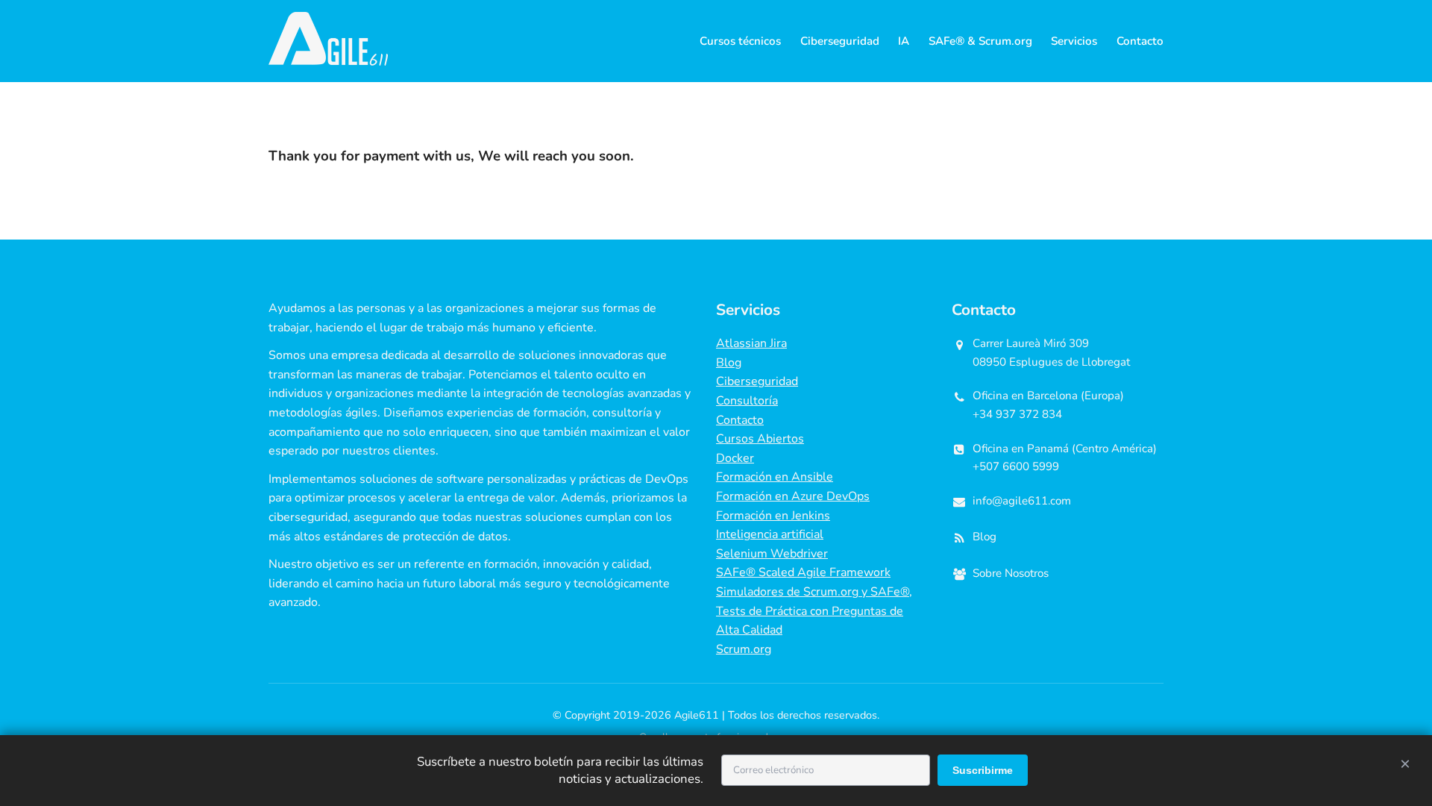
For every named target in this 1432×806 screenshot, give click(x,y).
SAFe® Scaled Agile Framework (803, 572)
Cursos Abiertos (760, 439)
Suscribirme (982, 770)
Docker (735, 458)
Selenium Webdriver (772, 554)
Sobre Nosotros (1011, 573)
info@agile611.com (1022, 500)
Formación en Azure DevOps (793, 496)
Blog (728, 362)
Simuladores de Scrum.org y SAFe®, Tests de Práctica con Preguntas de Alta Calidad (814, 611)
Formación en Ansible (774, 477)
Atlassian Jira (751, 343)
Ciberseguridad (839, 41)
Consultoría (747, 401)
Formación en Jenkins (773, 515)
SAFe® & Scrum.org (980, 41)
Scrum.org (743, 649)
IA (903, 41)
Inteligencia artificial (769, 534)
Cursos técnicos (740, 41)
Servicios (1074, 41)
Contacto (1140, 41)
